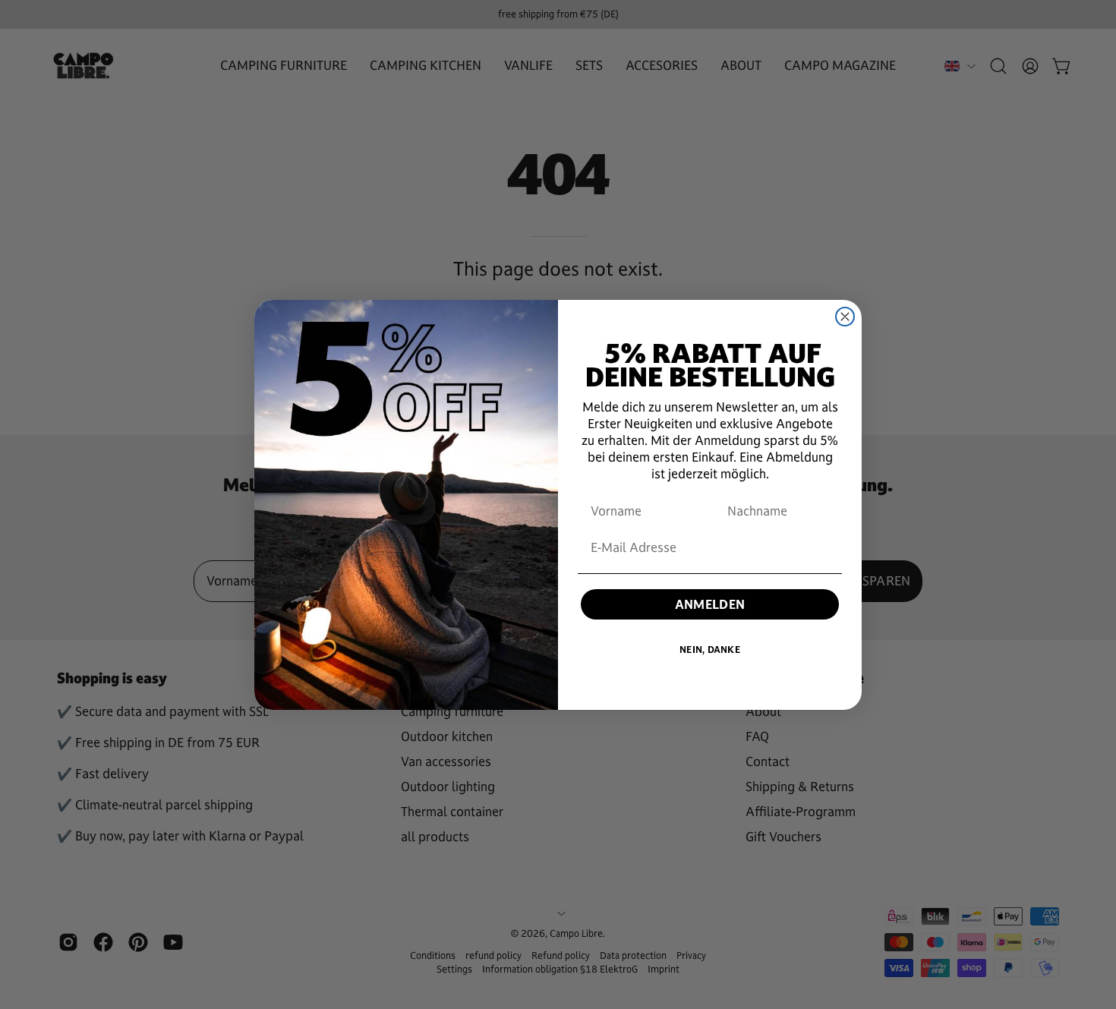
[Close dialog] (845, 316)
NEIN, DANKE (709, 650)
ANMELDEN (710, 604)
